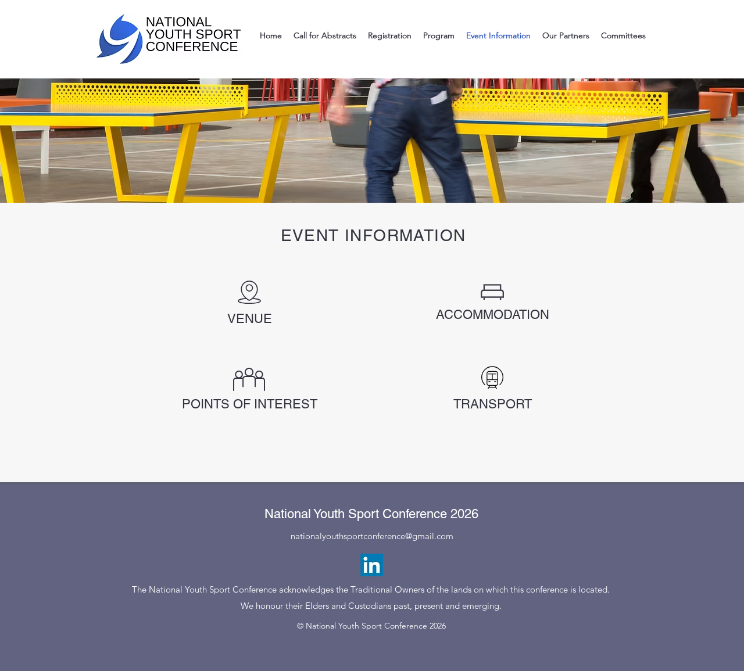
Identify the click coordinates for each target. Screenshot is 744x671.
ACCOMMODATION (492, 314)
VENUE (249, 318)
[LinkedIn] (371, 565)
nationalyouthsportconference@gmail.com (372, 535)
